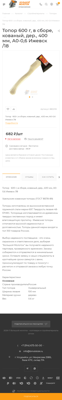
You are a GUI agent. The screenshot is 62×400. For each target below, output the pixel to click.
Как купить (48, 177)
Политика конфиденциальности (33, 391)
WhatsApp (35, 368)
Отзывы (29, 177)
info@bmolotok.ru (33, 351)
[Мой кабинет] (51, 4)
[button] (29, 97)
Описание (11, 177)
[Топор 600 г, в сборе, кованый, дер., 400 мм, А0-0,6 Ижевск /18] (31, 74)
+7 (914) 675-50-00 (31, 345)
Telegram (27, 368)
